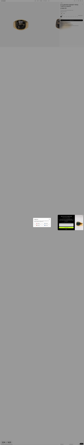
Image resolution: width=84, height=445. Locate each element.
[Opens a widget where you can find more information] (81, 444)
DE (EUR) (39, 225)
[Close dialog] (82, 215)
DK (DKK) (39, 223)
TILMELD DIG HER (66, 227)
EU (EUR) (47, 225)
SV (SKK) (47, 223)
